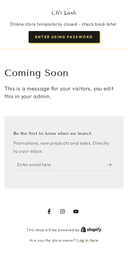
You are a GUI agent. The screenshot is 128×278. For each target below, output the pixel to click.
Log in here (88, 240)
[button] (64, 37)
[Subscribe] (111, 164)
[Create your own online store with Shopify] (91, 229)
